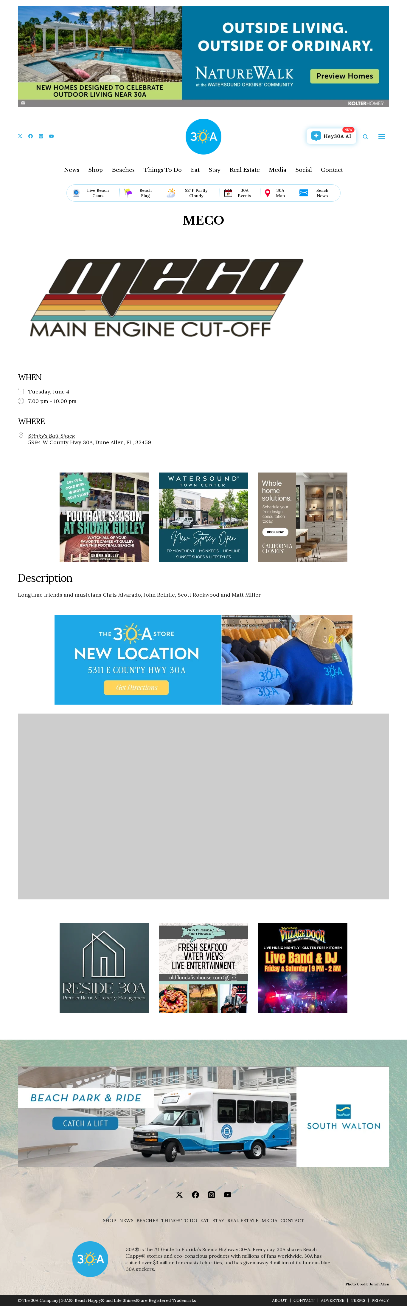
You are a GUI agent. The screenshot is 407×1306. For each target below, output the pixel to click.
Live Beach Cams (98, 193)
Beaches (123, 170)
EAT (204, 1220)
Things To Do (163, 170)
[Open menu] (381, 136)
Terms (358, 1300)
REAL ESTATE (243, 1220)
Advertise (332, 1300)
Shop (95, 170)
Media (277, 170)
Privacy (380, 1300)
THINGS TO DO (179, 1220)
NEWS (126, 1220)
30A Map (280, 193)
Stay (214, 170)
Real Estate (244, 170)
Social (303, 170)
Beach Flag (145, 193)
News (71, 170)
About (279, 1300)
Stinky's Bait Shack (51, 436)
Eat (195, 170)
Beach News (322, 193)
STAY (218, 1220)
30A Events (244, 193)
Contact (332, 170)
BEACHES (147, 1220)
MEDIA (269, 1220)
